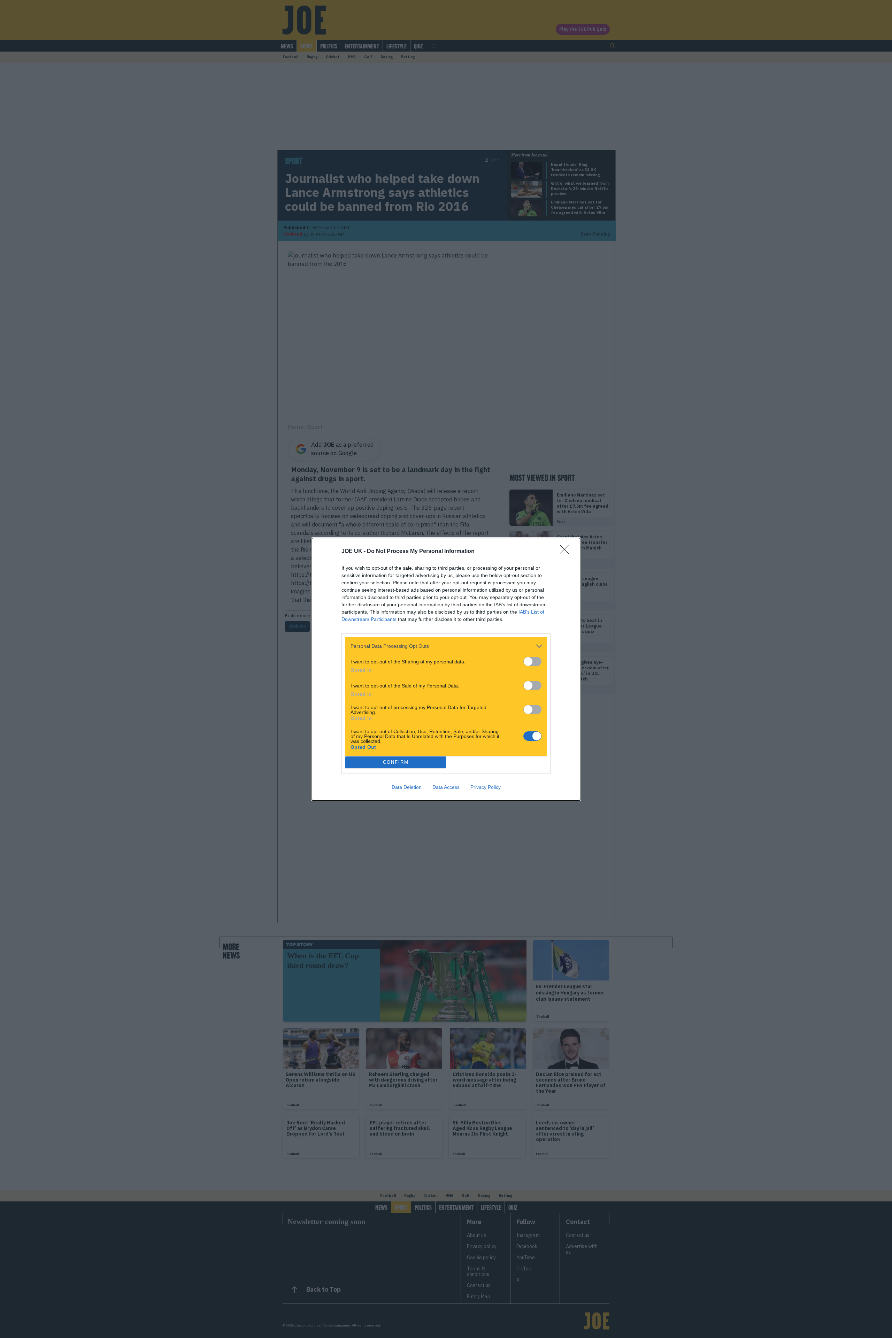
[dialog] (446, 669)
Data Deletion (407, 787)
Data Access (446, 787)
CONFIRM (396, 762)
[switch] (532, 661)
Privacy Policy (485, 787)
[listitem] (446, 646)
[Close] (566, 551)
